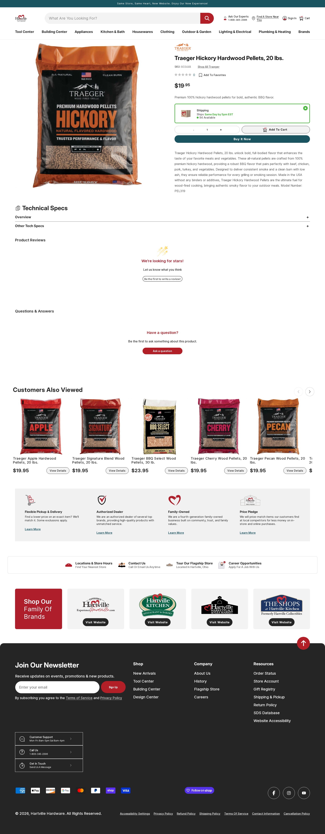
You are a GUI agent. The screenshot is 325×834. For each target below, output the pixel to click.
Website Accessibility (272, 720)
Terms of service (236, 813)
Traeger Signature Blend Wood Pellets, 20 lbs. (98, 460)
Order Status (265, 673)
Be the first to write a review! (162, 279)
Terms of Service (79, 698)
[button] (24, 32)
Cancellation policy (297, 813)
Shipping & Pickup (269, 697)
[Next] (309, 391)
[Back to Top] (303, 643)
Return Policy (265, 705)
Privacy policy (163, 813)
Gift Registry (264, 689)
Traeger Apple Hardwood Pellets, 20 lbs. (34, 460)
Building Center (146, 689)
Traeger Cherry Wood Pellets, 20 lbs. (219, 460)
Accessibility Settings (135, 813)
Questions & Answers (34, 311)
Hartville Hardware (48, 813)
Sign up (113, 687)
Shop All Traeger (208, 66)
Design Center (146, 697)
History (200, 681)
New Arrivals (144, 673)
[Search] (207, 18)
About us (202, 673)
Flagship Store (206, 689)
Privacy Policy (111, 698)
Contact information (266, 813)
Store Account (266, 681)
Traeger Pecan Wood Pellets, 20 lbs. (277, 460)
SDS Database (267, 713)
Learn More (33, 529)
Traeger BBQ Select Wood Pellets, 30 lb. (153, 460)
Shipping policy (209, 813)
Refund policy (186, 813)
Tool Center (143, 681)
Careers (201, 697)
